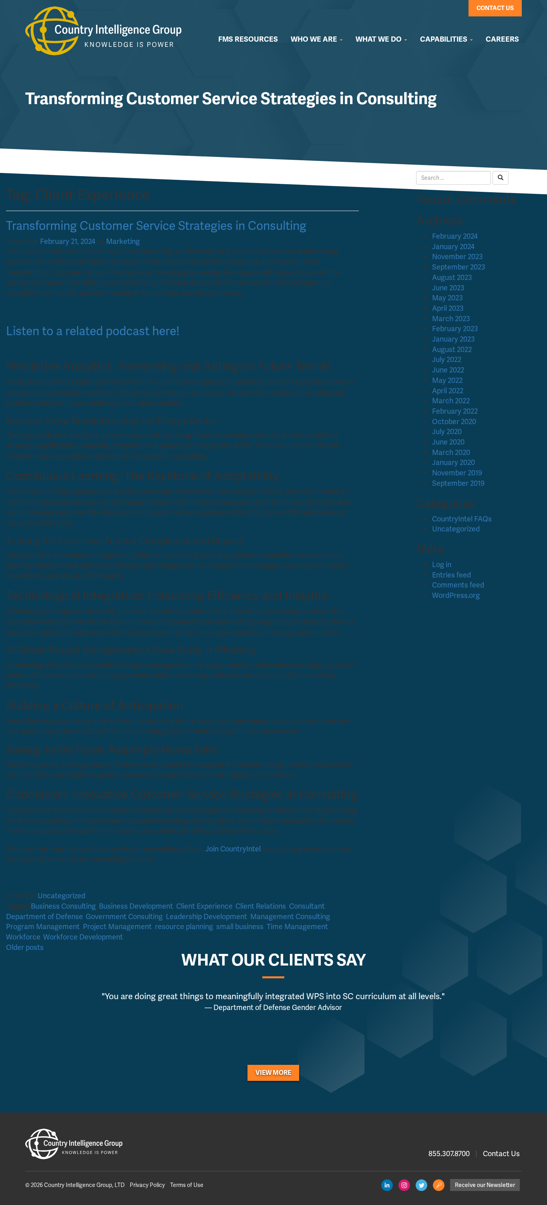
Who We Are (315, 39)
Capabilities (444, 39)
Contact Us (495, 8)
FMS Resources (248, 39)
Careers (502, 39)
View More (273, 1073)
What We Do (379, 39)
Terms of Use (186, 1185)
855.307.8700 (449, 1153)
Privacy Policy (147, 1185)
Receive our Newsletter (485, 1185)
